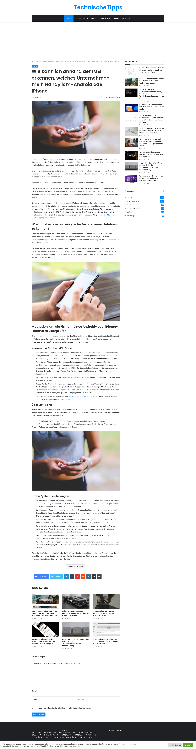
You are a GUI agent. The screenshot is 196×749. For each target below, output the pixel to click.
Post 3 (45, 732)
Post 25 (62, 737)
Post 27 (75, 737)
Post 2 (40, 732)
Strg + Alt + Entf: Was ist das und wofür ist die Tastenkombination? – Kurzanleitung (75, 642)
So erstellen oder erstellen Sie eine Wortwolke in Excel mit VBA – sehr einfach (151, 70)
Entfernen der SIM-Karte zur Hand (75, 377)
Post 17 (68, 735)
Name (34, 691)
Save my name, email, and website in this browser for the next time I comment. (62, 708)
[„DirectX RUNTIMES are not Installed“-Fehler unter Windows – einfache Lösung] (75, 601)
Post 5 (57, 732)
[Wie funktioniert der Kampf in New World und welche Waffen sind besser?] (131, 82)
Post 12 (35, 735)
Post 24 (55, 737)
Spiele (93, 18)
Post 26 (69, 737)
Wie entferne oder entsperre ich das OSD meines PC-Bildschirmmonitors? (151, 178)
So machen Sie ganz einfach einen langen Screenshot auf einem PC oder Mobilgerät (43, 641)
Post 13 (42, 735)
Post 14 (49, 735)
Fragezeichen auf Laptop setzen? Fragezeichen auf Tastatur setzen (103, 613)
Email (34, 699)
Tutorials (69, 18)
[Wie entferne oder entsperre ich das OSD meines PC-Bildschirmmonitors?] (131, 179)
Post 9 (81, 732)
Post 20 (88, 735)
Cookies (119, 730)
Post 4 (51, 732)
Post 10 (87, 732)
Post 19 (81, 735)
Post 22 (42, 737)
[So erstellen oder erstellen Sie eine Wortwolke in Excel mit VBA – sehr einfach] (131, 71)
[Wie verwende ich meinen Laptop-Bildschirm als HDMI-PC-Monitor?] (131, 155)
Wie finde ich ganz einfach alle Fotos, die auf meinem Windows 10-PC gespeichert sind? (151, 142)
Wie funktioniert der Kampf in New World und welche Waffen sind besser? (151, 81)
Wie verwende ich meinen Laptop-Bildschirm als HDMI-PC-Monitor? (151, 154)
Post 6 (63, 732)
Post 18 (75, 735)
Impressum (111, 730)
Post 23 (48, 737)
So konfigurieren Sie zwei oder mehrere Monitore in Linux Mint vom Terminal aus (151, 130)
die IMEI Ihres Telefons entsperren (82, 396)
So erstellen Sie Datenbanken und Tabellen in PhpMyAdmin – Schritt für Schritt (105, 641)
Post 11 (93, 732)
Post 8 (75, 732)
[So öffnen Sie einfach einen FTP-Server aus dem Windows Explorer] (131, 108)
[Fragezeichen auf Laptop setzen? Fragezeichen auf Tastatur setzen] (106, 601)
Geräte (116, 18)
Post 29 (89, 737)
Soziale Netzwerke (81, 18)
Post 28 (82, 737)
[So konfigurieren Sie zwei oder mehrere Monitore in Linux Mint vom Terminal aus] (131, 131)
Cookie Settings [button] (175, 745)
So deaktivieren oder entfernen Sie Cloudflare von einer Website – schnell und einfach (151, 118)
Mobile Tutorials (76, 566)
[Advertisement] (98, 41)
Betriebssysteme (105, 18)
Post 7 (69, 732)
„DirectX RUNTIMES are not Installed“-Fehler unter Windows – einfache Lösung (75, 613)
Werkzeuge (126, 18)
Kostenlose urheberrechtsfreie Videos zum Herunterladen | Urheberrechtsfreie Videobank (44, 613)
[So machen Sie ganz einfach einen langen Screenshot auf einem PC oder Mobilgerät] (45, 629)
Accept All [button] (188, 745)
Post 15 (55, 735)
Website (81, 699)
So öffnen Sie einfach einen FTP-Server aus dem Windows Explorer (151, 107)
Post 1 (34, 732)
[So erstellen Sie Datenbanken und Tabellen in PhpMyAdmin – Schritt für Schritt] (106, 629)
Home (35, 61)
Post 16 (62, 735)
